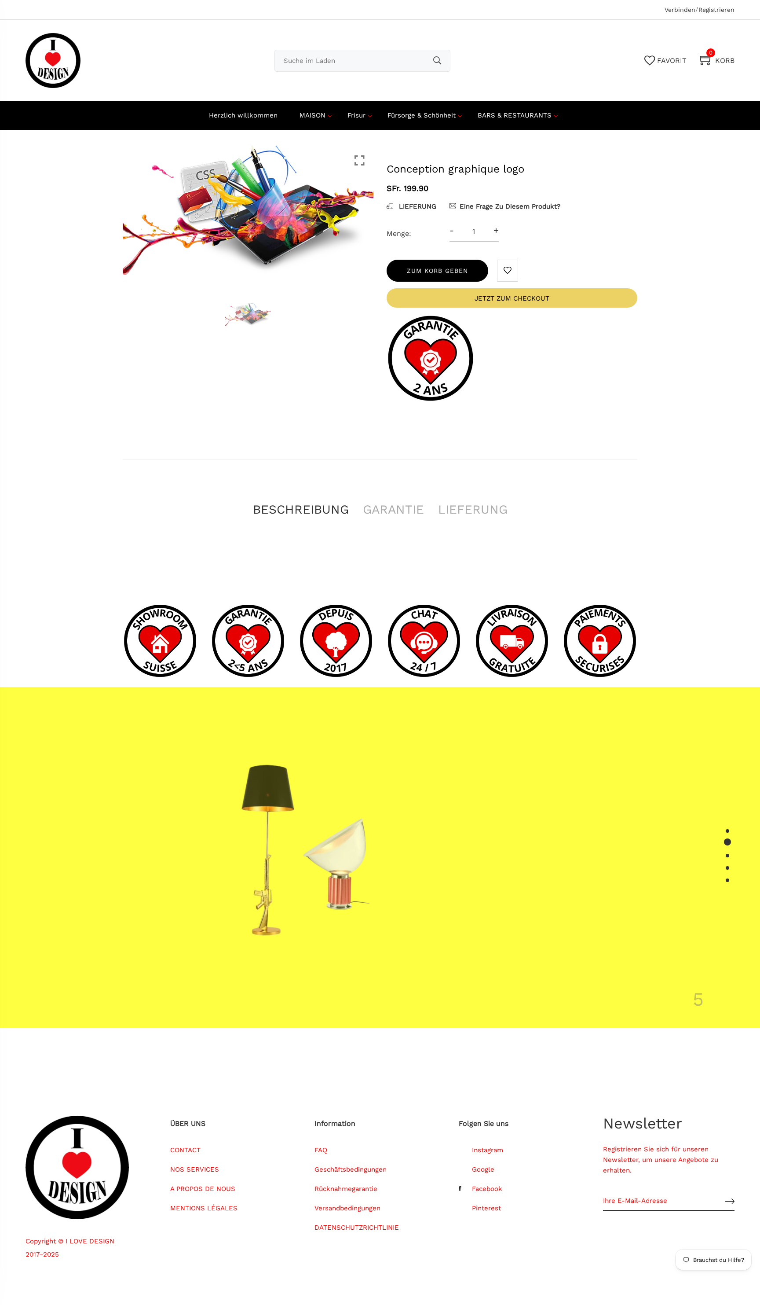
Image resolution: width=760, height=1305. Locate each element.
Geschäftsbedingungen (350, 1169)
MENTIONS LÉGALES (204, 1208)
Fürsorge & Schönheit (421, 115)
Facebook (487, 1189)
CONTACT (185, 1150)
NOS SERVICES (194, 1169)
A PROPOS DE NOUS (202, 1189)
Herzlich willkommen (243, 115)
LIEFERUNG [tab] (473, 509)
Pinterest (486, 1208)
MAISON (312, 115)
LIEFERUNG (416, 206)
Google (483, 1169)
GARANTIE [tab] (393, 509)
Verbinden (680, 9)
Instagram (487, 1150)
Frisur (356, 115)
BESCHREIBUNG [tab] (301, 509)
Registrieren (716, 9)
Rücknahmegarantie (345, 1189)
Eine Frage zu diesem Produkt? (510, 206)
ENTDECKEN (500, 922)
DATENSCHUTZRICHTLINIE (356, 1227)
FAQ (320, 1150)
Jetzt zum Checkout (512, 298)
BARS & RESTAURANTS (515, 115)
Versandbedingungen (347, 1208)
